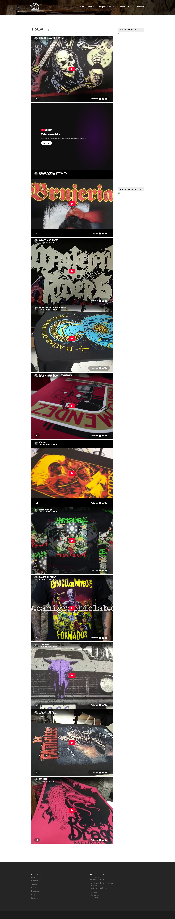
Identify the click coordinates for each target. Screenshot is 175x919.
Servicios (91, 7)
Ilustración (120, 7)
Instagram (95, 895)
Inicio (81, 7)
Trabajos (101, 7)
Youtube (94, 897)
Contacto (140, 7)
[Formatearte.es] (87, 914)
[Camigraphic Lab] (35, 7)
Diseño (111, 7)
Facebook (94, 892)
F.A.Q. (130, 7)
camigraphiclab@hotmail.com (102, 883)
